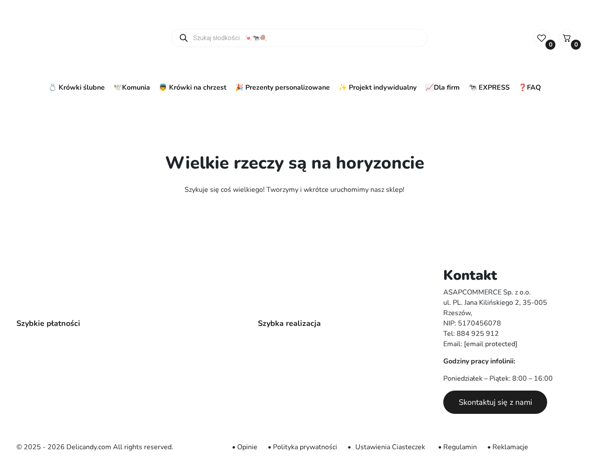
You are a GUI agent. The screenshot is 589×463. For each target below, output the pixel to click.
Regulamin (460, 447)
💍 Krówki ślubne (76, 87)
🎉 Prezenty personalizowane (282, 87)
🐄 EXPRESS (489, 87)
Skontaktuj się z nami (495, 402)
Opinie (247, 447)
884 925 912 (478, 333)
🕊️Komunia (131, 87)
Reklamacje (510, 447)
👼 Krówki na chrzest (192, 87)
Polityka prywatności (305, 447)
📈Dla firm (442, 87)
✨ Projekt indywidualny (377, 87)
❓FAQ (529, 87)
